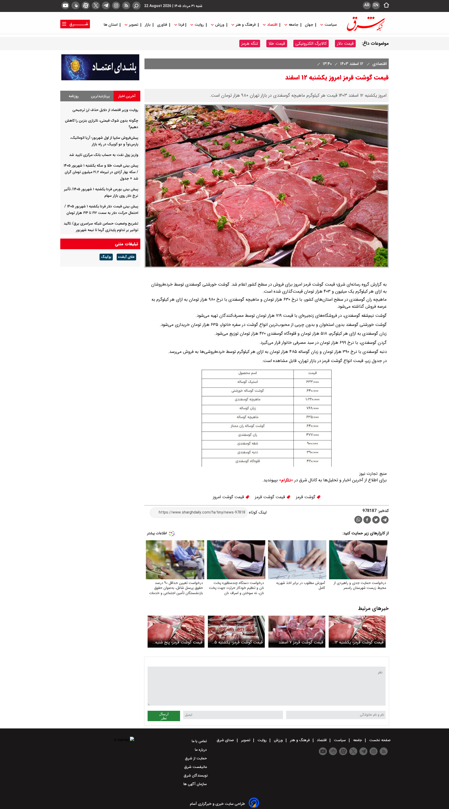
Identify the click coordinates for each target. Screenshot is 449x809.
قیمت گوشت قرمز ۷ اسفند (301, 642)
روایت (199, 25)
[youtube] (65, 5)
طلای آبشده (126, 257)
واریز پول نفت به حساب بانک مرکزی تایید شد (103, 155)
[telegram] (106, 5)
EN (375, 5)
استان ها (111, 25)
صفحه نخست (379, 740)
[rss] (126, 5)
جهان (309, 25)
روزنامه (74, 96)
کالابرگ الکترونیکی (311, 43)
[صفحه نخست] (385, 5)
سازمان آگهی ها (195, 784)
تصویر (133, 25)
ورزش (219, 25)
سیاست (330, 25)
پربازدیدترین (100, 96)
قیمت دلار (345, 43)
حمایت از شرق (196, 758)
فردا (180, 25)
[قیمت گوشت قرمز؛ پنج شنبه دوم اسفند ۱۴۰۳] (176, 632)
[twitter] (96, 5)
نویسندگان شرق (196, 775)
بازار (147, 25)
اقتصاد (272, 25)
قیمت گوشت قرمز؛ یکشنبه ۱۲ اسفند (359, 642)
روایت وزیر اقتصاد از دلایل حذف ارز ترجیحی (105, 110)
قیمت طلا (276, 43)
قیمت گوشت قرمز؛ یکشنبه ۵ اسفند (238, 642)
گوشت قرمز (306, 497)
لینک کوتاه (257, 512)
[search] (136, 6)
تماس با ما (200, 741)
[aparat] (86, 5)
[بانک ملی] (100, 79)
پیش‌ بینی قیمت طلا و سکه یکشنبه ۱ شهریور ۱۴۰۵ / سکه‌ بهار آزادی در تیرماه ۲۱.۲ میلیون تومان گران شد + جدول (101, 172)
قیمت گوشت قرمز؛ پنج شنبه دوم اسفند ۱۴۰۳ (178, 642)
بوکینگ (106, 257)
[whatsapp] (358, 519)
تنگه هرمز (249, 43)
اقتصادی (379, 64)
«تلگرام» (285, 480)
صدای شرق (226, 740)
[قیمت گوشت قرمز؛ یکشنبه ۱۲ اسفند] (357, 632)
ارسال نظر (164, 716)
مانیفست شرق (196, 767)
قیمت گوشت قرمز (270, 497)
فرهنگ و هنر (246, 25)
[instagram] (116, 5)
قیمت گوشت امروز (229, 497)
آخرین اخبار (127, 96)
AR (366, 5)
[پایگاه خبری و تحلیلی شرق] (365, 30)
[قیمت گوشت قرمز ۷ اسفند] (296, 632)
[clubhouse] (75, 5)
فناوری (162, 25)
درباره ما (201, 750)
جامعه (293, 25)
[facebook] (367, 520)
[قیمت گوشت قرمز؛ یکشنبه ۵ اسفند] (236, 632)
